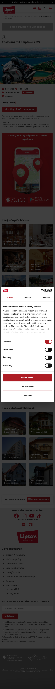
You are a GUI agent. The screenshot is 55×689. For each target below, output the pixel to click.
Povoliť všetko (27, 377)
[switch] (48, 350)
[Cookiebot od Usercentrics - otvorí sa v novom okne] (41, 290)
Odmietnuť (27, 396)
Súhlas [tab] (10, 298)
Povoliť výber (27, 387)
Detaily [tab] (27, 298)
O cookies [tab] (45, 298)
